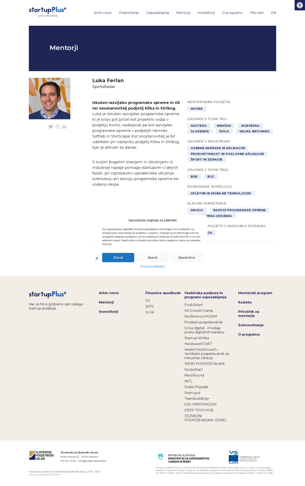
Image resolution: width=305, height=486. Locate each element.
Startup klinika (196, 338)
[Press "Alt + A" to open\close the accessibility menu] (300, 5)
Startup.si (192, 393)
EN (273, 13)
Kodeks (245, 302)
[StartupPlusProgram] (48, 294)
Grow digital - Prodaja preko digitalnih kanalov (204, 330)
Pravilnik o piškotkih (152, 266)
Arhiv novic (103, 13)
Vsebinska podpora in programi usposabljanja (205, 295)
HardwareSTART (198, 344)
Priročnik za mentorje (248, 314)
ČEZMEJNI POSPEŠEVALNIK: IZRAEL (205, 418)
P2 (147, 301)
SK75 (149, 306)
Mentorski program (255, 293)
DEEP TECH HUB (198, 410)
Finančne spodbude (163, 293)
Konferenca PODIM (200, 316)
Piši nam (257, 13)
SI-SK (149, 312)
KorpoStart (193, 370)
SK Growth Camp (198, 311)
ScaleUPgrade (196, 387)
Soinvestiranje (251, 325)
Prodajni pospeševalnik (203, 322)
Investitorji (206, 13)
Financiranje (129, 13)
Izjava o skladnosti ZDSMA (44, 474)
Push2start (193, 305)
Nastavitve (186, 257)
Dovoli (118, 257)
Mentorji (183, 13)
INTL (188, 381)
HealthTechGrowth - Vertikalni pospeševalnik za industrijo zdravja (206, 354)
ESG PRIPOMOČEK (200, 404)
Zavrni (152, 257)
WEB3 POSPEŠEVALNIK (204, 364)
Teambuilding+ (197, 399)
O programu (232, 13)
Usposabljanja (157, 13)
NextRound (194, 375)
